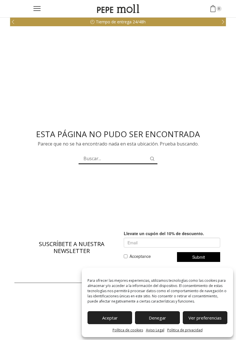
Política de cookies (128, 330)
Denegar (157, 318)
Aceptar (110, 318)
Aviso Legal (155, 330)
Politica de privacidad (185, 330)
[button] (13, 22)
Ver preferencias (205, 318)
